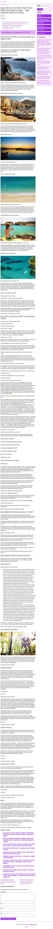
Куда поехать (41, 23)
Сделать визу (41, 33)
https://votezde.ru (25, 924)
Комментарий (3, 892)
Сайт (1, 913)
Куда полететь (41, 26)
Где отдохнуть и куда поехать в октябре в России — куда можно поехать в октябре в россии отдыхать (44, 82)
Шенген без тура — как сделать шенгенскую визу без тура (43, 67)
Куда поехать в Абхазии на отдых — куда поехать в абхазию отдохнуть (44, 77)
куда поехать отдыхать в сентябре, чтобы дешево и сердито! (14, 23)
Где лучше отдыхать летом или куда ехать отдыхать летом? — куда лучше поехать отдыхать (44, 57)
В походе (40, 16)
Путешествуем (41, 29)
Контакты (26, 927)
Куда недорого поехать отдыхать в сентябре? (11, 27)
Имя (2, 903)
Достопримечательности (43, 19)
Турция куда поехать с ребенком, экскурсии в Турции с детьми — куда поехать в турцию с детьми (44, 72)
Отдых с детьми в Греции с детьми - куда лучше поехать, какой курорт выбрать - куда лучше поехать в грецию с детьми (19, 844)
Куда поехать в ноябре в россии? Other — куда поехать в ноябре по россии (43, 63)
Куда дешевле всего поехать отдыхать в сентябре (12, 25)
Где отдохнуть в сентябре (8, 28)
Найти (40, 9)
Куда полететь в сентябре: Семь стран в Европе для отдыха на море (16, 22)
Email (2, 908)
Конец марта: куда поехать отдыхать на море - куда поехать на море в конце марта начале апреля (19, 853)
